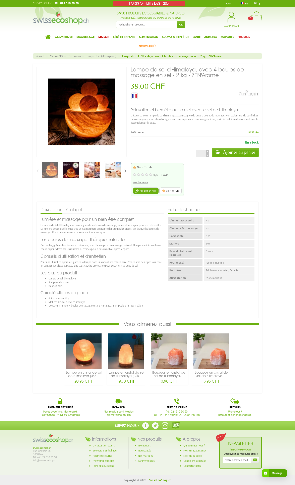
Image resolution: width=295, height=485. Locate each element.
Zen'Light (74, 209)
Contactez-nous (192, 466)
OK (181, 24)
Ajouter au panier (239, 152)
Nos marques (145, 455)
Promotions (144, 445)
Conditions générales (194, 461)
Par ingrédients (146, 461)
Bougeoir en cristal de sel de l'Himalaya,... (168, 374)
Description (51, 209)
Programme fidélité (103, 461)
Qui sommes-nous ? (194, 445)
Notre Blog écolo (192, 455)
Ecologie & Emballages (105, 450)
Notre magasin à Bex (194, 450)
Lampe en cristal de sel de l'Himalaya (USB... (84, 374)
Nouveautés (144, 450)
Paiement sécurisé (102, 455)
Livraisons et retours (104, 445)
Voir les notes (140, 182)
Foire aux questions (103, 466)
